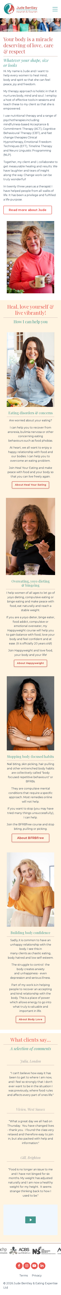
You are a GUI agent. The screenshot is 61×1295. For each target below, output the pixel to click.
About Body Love (30, 1019)
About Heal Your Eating (30, 484)
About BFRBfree (30, 838)
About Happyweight (30, 663)
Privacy (37, 1275)
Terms (23, 1275)
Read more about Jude (27, 210)
